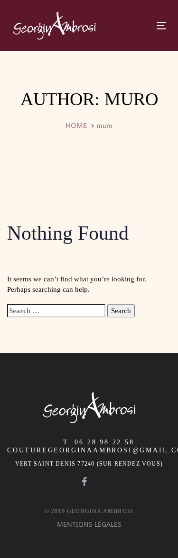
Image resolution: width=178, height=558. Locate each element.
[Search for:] (56, 310)
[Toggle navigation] (126, 25)
